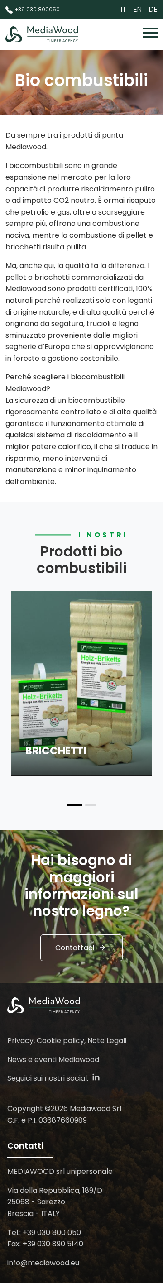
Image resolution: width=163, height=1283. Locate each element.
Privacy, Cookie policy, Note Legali (66, 1040)
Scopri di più (46, 766)
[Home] (41, 34)
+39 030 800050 (37, 9)
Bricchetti (55, 750)
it (123, 9)
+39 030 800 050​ (52, 1232)
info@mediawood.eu (43, 1263)
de (153, 9)
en (138, 9)
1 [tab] (74, 805)
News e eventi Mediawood (53, 1059)
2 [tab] (90, 805)
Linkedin (96, 1077)
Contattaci (74, 948)
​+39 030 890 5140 (53, 1244)
